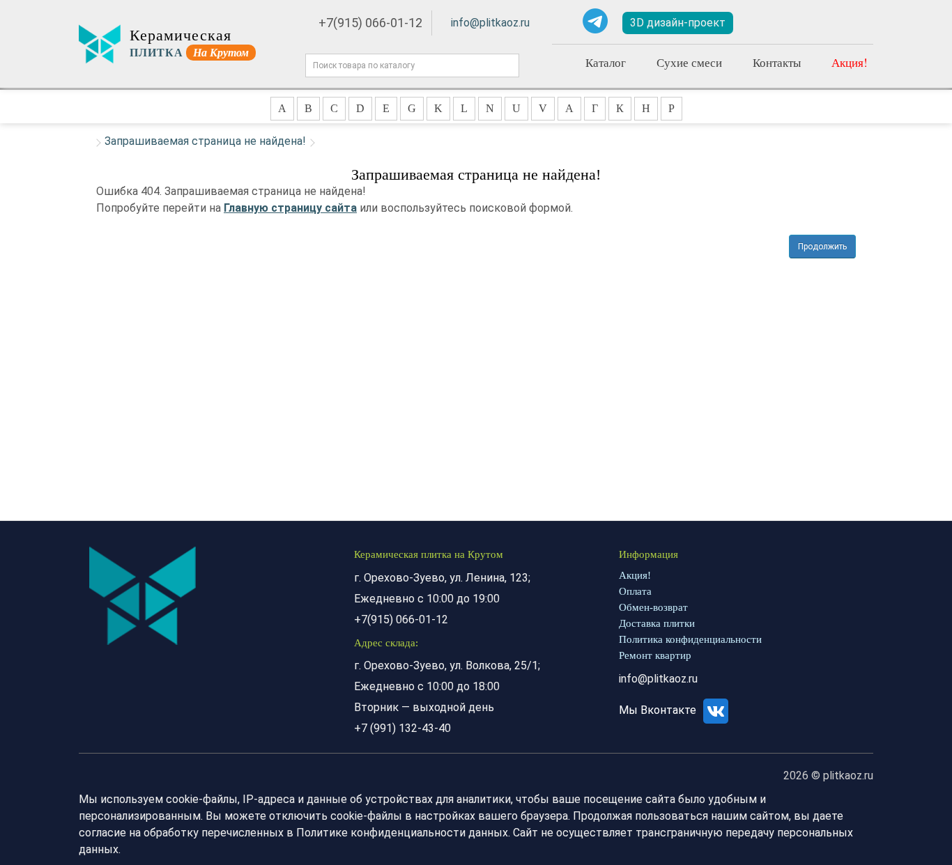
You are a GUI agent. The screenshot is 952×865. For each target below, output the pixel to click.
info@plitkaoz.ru (490, 22)
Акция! (849, 62)
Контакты (777, 62)
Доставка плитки (657, 623)
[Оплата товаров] (809, 23)
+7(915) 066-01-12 (370, 22)
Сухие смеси (689, 62)
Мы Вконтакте (659, 710)
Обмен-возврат (653, 607)
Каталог (605, 62)
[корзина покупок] (852, 23)
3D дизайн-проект (677, 22)
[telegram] (595, 20)
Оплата (635, 591)
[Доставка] (768, 23)
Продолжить (822, 246)
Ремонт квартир (655, 655)
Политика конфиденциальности (690, 639)
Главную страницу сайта (290, 208)
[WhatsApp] (563, 21)
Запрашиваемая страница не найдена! (205, 141)
